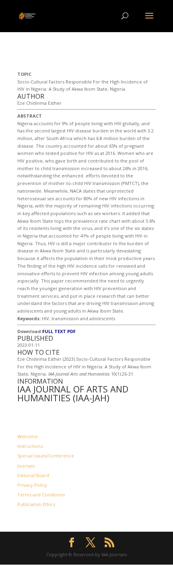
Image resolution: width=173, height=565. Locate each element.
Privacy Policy (32, 485)
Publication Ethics (36, 504)
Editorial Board (33, 475)
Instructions (30, 446)
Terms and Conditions (41, 495)
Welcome (27, 436)
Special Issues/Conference (45, 456)
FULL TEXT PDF (59, 331)
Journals (26, 466)
